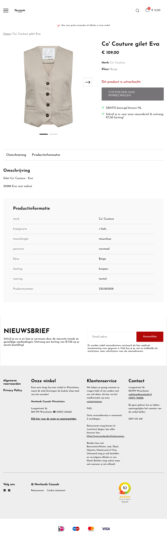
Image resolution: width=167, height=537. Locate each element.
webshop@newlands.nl (140, 394)
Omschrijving (16, 155)
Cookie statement (56, 490)
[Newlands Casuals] (19, 10)
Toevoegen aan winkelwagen (121, 94)
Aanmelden (150, 336)
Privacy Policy (12, 390)
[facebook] (4, 491)
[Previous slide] (9, 82)
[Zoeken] (137, 11)
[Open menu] (5, 10)
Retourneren (37, 490)
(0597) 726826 (136, 398)
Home (7, 33)
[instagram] (9, 491)
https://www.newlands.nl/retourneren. (105, 436)
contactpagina (94, 401)
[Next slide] (88, 82)
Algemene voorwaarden (12, 382)
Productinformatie (46, 155)
